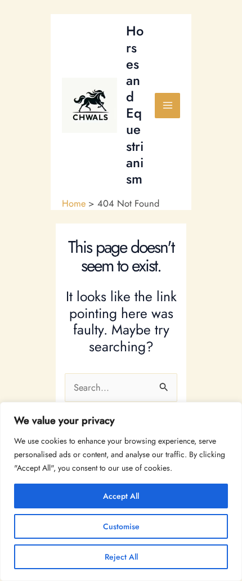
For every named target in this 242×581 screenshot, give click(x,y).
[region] (121, 491)
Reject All (121, 556)
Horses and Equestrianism (135, 105)
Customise (121, 526)
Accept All (121, 496)
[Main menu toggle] (167, 105)
